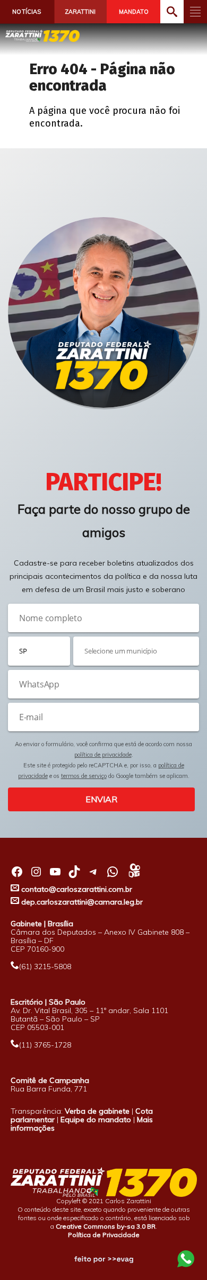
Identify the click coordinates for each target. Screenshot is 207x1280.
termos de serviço (84, 776)
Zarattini (80, 11)
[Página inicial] (42, 35)
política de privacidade (103, 754)
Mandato (134, 11)
